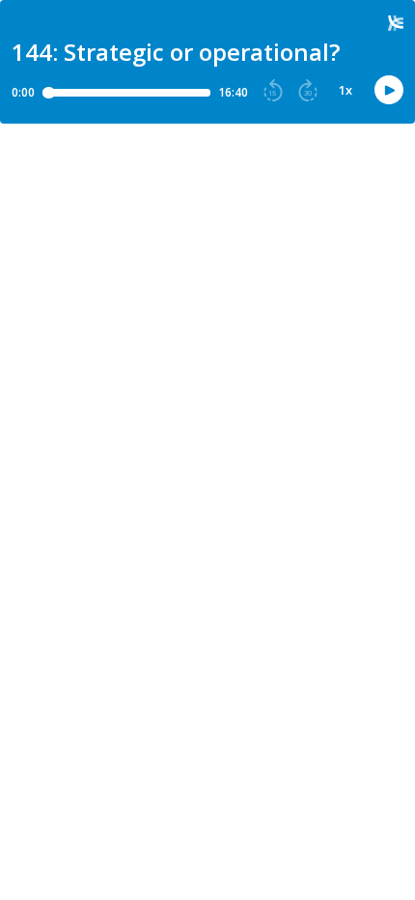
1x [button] (345, 90)
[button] (273, 90)
